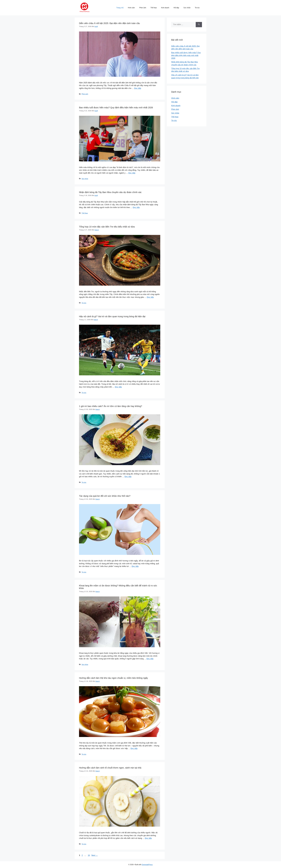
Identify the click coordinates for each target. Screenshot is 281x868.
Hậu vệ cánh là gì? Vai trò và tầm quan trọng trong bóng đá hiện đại (112, 316)
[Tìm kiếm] (199, 24)
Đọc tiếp (137, 88)
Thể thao (153, 8)
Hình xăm (131, 8)
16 (89, 855)
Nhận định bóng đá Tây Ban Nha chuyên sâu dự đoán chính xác (110, 192)
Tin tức (197, 8)
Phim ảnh (142, 8)
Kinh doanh (165, 8)
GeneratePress (147, 864)
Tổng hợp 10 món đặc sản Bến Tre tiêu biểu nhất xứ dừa (107, 226)
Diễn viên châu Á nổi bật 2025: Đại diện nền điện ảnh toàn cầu (109, 23)
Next (94, 855)
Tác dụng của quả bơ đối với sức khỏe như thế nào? (104, 496)
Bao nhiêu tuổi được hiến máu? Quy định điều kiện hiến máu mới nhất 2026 (116, 107)
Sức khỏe (186, 8)
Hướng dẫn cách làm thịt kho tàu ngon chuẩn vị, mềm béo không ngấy (113, 678)
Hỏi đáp (176, 8)
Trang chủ (119, 8)
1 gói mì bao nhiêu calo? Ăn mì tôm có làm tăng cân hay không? (110, 406)
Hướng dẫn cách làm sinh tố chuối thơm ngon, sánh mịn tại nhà (110, 768)
